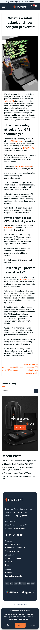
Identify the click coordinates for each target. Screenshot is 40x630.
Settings (31, 625)
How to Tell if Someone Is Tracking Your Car (19, 461)
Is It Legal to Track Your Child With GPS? (17, 464)
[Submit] (36, 391)
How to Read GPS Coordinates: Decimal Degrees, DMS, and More (17, 468)
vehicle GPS (9, 101)
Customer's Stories (13, 551)
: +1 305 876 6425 (16, 512)
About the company (13, 558)
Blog (7, 565)
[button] (2, 2)
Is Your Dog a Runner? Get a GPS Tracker (17, 473)
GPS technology (15, 141)
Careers (8, 562)
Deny (9, 625)
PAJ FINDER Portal (12, 544)
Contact (8, 573)
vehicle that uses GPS (23, 166)
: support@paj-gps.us (16, 516)
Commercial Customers (15, 548)
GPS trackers (9, 228)
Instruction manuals (13, 576)
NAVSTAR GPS (28, 148)
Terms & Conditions (20, 604)
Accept (20, 625)
